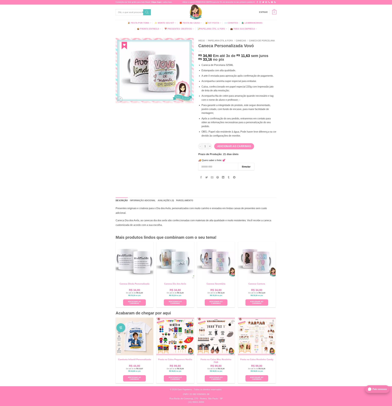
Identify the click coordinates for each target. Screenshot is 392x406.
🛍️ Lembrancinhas (252, 23)
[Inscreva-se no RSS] (275, 2)
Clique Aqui (156, 2)
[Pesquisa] (147, 12)
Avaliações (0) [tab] (166, 200)
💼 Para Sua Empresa (242, 29)
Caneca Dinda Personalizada (134, 284)
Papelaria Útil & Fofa (220, 41)
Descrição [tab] (122, 200)
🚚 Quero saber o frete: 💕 (211, 160)
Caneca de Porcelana (262, 41)
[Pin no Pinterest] (217, 177)
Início (201, 41)
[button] (263, 12)
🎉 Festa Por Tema (138, 23)
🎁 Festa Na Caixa (189, 23)
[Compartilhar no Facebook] (201, 177)
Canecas (241, 41)
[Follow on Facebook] (257, 2)
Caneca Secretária (216, 284)
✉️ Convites (231, 23)
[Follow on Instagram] (260, 2)
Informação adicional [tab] (143, 200)
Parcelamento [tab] (184, 200)
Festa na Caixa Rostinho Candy (256, 359)
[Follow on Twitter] (263, 2)
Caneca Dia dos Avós (175, 284)
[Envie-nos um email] (266, 2)
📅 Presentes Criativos (178, 29)
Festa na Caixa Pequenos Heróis (175, 359)
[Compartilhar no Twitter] (206, 177)
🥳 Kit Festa (212, 23)
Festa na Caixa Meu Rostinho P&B (216, 360)
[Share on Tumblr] (228, 177)
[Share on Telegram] (234, 177)
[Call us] (269, 2)
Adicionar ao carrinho (234, 146)
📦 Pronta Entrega (148, 29)
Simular (246, 166)
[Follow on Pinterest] (272, 2)
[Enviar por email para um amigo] (212, 177)
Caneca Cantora (256, 284)
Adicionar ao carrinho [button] (134, 302)
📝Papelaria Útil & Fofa (211, 29)
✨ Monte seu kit (164, 23)
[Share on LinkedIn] (223, 177)
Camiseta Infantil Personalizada (134, 359)
